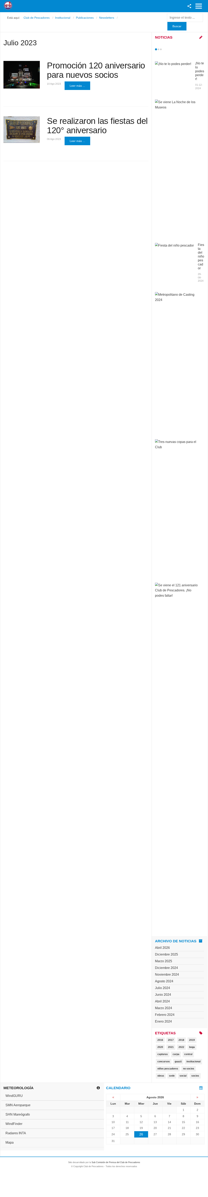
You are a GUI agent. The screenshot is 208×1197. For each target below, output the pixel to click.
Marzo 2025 (163, 961)
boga (192, 1047)
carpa (176, 1054)
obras (160, 1075)
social (183, 1075)
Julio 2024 (162, 988)
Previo (164, 49)
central (188, 1054)
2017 (171, 1040)
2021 (171, 1047)
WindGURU (14, 1095)
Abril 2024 (162, 1001)
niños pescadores (167, 1068)
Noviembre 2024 (167, 974)
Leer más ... (77, 85)
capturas (162, 1054)
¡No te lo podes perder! (199, 71)
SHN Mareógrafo (17, 1114)
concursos (163, 1061)
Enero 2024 (163, 1021)
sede (172, 1075)
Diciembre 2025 (166, 954)
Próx (168, 49)
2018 (181, 1040)
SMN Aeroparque (17, 1105)
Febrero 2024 (164, 1014)
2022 (181, 1047)
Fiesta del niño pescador (201, 256)
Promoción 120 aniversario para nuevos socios (96, 70)
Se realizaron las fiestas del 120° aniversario (97, 125)
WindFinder (13, 1124)
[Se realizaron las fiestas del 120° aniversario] (21, 129)
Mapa (9, 1142)
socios (195, 1075)
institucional (193, 1061)
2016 (160, 1040)
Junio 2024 (163, 994)
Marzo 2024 (163, 1008)
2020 (160, 1047)
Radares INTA (15, 1133)
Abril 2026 (162, 947)
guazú (178, 1061)
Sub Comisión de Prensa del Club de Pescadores (116, 1162)
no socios (188, 1068)
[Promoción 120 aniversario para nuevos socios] (21, 75)
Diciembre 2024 (166, 968)
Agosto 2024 (164, 981)
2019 (192, 1040)
